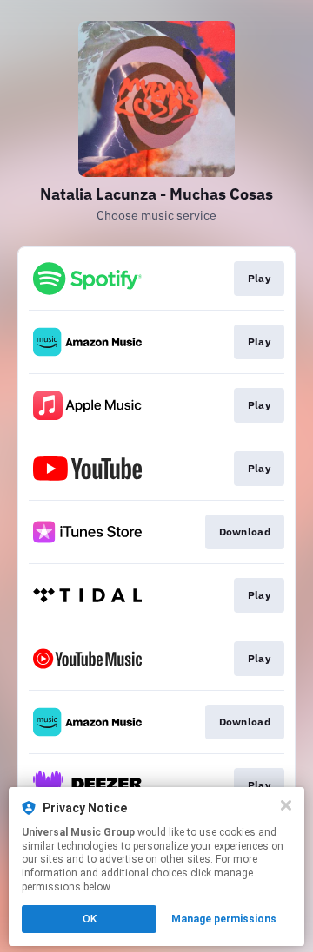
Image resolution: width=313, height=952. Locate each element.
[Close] (286, 805)
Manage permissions (223, 919)
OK (90, 919)
